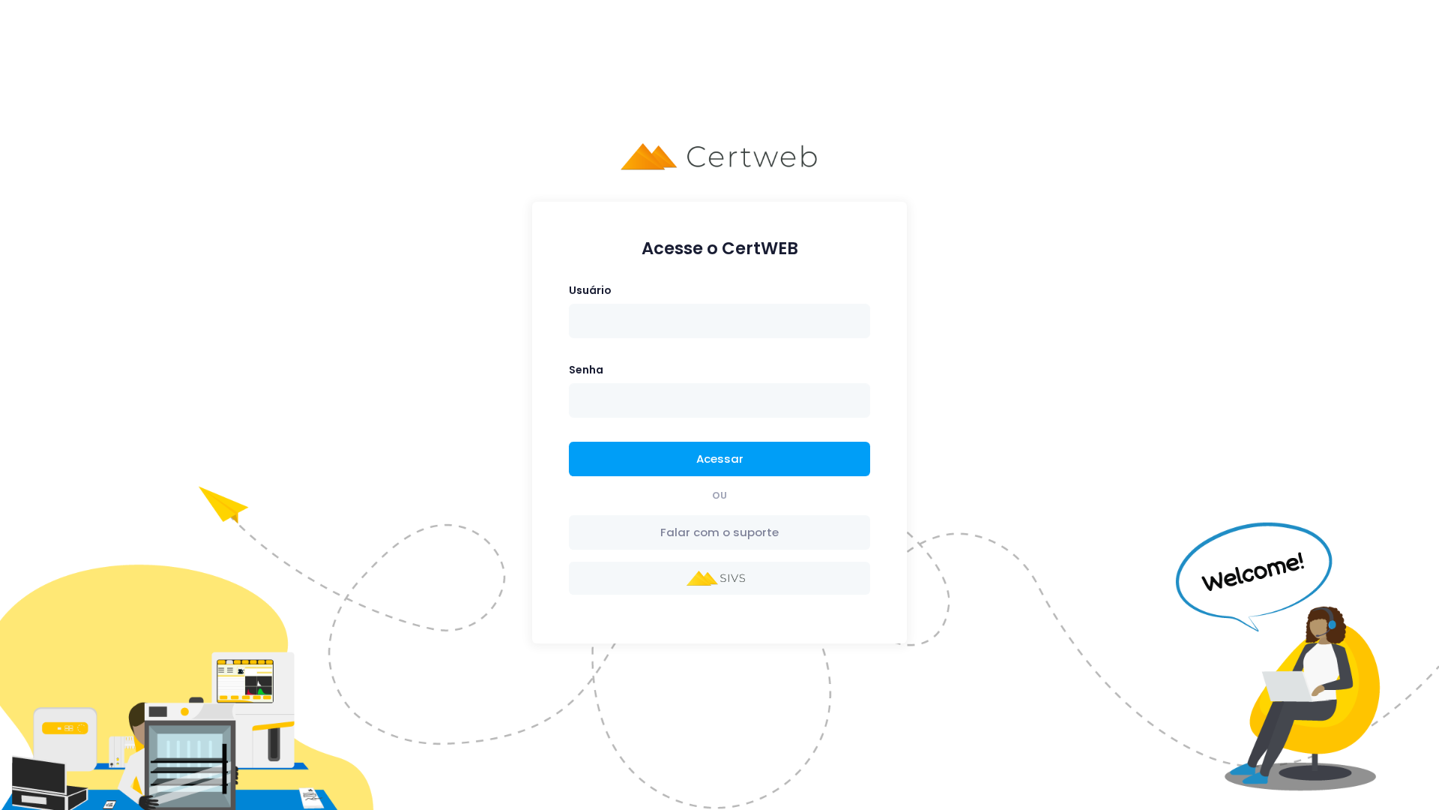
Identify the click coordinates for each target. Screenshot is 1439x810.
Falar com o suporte (719, 532)
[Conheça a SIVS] (720, 578)
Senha (586, 369)
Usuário (590, 290)
